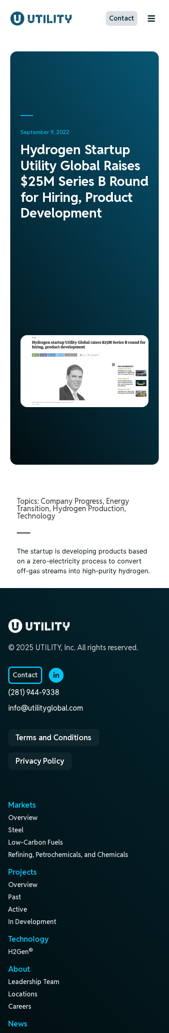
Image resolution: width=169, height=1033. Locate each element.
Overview (22, 817)
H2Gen (20, 951)
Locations (22, 994)
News (17, 1023)
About (19, 969)
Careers (19, 1006)
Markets (22, 805)
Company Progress (72, 501)
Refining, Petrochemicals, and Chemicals (68, 854)
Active (17, 909)
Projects (22, 872)
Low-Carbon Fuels (35, 842)
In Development (32, 921)
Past (14, 897)
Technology (36, 516)
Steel (15, 830)
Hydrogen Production (88, 508)
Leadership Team (33, 981)
